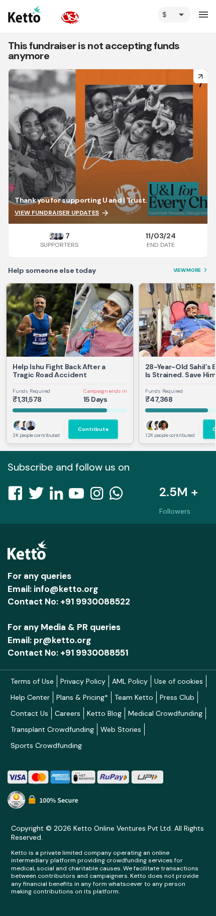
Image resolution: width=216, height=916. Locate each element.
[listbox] (174, 15)
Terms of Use (32, 681)
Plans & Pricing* (82, 697)
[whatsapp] (119, 496)
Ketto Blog (104, 713)
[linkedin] (59, 496)
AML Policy (130, 681)
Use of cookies (178, 681)
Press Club (177, 697)
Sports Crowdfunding (46, 745)
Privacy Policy (82, 681)
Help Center (30, 697)
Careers (67, 713)
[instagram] (100, 496)
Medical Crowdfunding (165, 713)
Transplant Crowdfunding (52, 729)
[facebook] (18, 496)
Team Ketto (134, 697)
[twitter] (39, 496)
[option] (174, 15)
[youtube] (79, 496)
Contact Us (29, 713)
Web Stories (120, 729)
